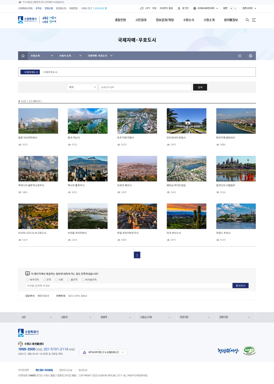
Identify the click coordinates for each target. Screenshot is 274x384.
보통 (61, 279)
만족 (48, 279)
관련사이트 (247, 8)
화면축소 (235, 8)
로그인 (185, 8)
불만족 (74, 279)
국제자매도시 (31, 72)
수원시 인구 (94, 8)
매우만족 (34, 279)
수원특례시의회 (25, 8)
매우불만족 (91, 279)
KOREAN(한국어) (206, 8)
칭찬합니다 (61, 8)
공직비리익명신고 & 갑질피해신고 (103, 352)
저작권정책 (23, 370)
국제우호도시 (50, 72)
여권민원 (73, 8)
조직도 (39, 8)
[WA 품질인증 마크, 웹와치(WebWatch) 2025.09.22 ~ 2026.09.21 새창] (249, 351)
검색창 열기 (247, 20)
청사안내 (82, 370)
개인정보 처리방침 (44, 370)
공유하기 (240, 55)
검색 (200, 87)
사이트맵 (254, 20)
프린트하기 (250, 55)
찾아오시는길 (65, 370)
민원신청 (49, 8)
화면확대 (231, 8)
